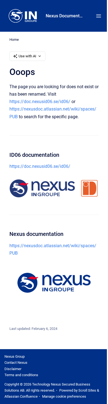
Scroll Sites (87, 390)
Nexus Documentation (65, 15)
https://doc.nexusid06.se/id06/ (39, 101)
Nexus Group (14, 356)
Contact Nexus (15, 362)
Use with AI (27, 56)
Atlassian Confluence (21, 396)
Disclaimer (12, 369)
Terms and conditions (21, 375)
